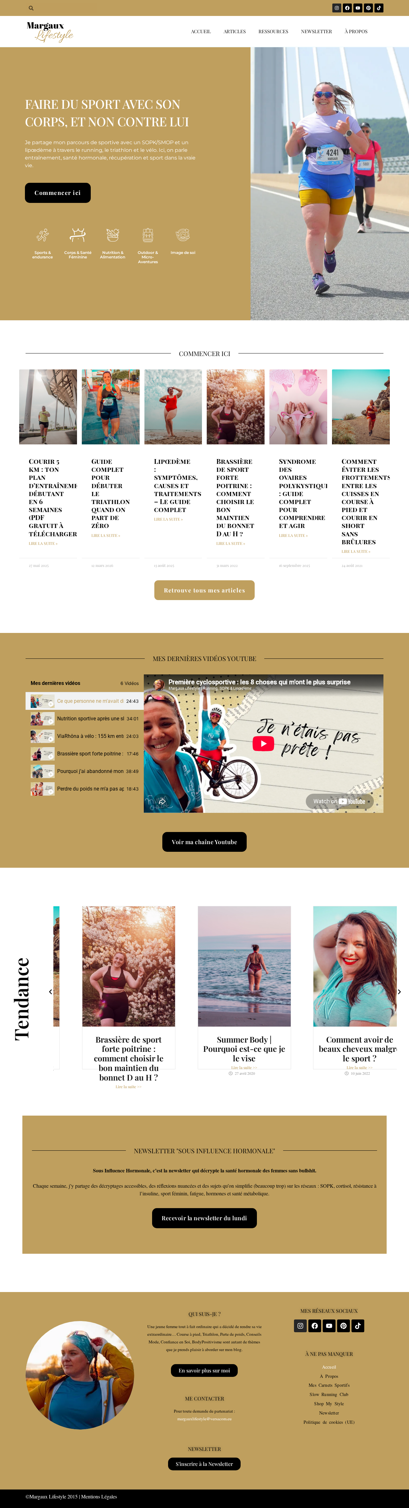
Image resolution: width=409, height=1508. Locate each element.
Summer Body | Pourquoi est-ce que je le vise (225, 1049)
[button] (50, 992)
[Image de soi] (183, 235)
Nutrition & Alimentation (112, 254)
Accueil (201, 31)
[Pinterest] (368, 8)
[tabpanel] (263, 743)
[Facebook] (347, 8)
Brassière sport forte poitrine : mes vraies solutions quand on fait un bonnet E (90, 754)
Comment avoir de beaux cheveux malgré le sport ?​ (340, 1049)
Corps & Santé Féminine (77, 254)
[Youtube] (357, 8)
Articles (235, 31)
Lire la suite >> (109, 1086)
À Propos (329, 1376)
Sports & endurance (42, 254)
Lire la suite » (43, 543)
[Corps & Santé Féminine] (78, 235)
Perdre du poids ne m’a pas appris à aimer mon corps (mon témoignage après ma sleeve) (90, 789)
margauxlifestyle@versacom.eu (204, 1419)
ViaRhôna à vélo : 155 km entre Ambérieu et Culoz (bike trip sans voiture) (90, 736)
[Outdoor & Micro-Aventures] (148, 235)
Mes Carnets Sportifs (329, 1385)
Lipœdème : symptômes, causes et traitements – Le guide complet (177, 485)
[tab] (85, 701)
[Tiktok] (378, 8)
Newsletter (316, 31)
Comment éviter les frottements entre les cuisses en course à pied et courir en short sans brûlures (366, 501)
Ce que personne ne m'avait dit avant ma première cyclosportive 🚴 (90, 701)
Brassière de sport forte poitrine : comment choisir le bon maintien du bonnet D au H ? (235, 497)
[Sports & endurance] (42, 235)
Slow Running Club (329, 1394)
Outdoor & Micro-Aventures (148, 257)
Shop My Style (329, 1403)
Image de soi (183, 252)
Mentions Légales (99, 1496)
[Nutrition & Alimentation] (113, 235)
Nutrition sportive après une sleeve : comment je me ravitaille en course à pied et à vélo (90, 719)
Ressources (273, 31)
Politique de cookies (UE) (329, 1422)
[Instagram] (336, 8)
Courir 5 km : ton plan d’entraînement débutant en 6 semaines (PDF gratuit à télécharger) (58, 497)
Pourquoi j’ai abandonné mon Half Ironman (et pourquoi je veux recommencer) (90, 771)
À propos (356, 31)
